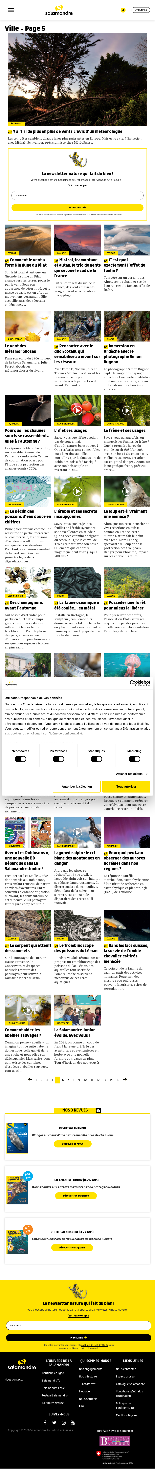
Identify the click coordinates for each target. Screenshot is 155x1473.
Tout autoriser (126, 786)
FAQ (81, 1406)
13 (104, 1080)
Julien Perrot (87, 1384)
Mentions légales (126, 1415)
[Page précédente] (30, 1080)
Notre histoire (88, 1376)
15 (117, 1080)
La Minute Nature (53, 1403)
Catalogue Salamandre (130, 1384)
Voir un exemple (77, 185)
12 (98, 1080)
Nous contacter (15, 1379)
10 (85, 1080)
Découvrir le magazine (76, 1195)
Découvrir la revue (73, 1143)
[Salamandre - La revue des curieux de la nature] (59, 10)
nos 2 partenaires (30, 704)
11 (92, 1080)
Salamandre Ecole (53, 1388)
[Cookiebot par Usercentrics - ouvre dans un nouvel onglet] (132, 683)
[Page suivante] (125, 1080)
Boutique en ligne (53, 1373)
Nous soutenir (88, 1399)
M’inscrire (75, 207)
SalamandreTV (51, 1380)
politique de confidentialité (75, 215)
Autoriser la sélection (77, 786)
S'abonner (141, 10)
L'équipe (84, 1391)
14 (111, 1080)
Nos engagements (90, 1369)
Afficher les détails (129, 773)
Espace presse (125, 1376)
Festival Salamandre (55, 1395)
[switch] (58, 759)
